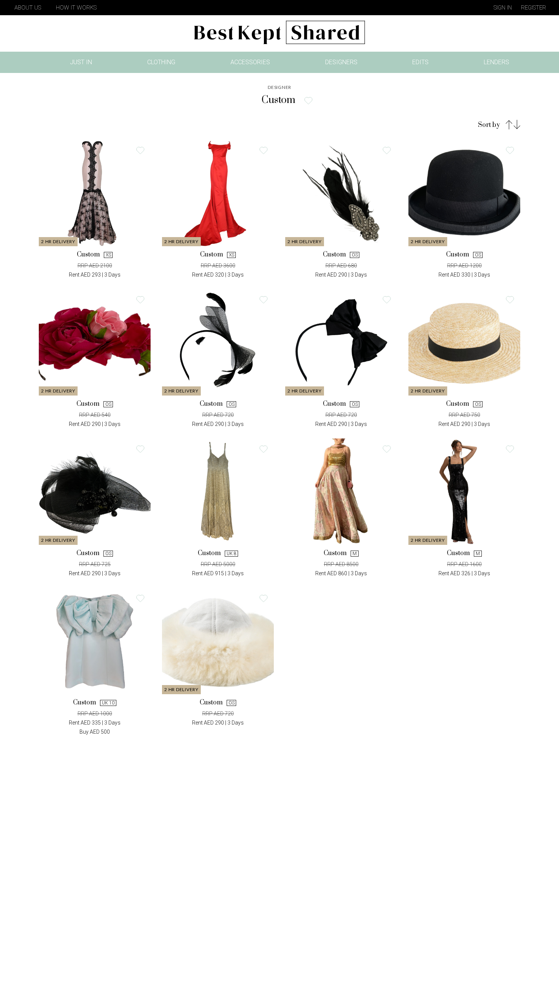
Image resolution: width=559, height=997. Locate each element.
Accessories (250, 62)
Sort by (489, 125)
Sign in (503, 7)
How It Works (76, 7)
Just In (83, 64)
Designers (341, 62)
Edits (420, 62)
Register (533, 7)
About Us (27, 7)
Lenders (496, 62)
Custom (94, 224)
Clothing (161, 62)
